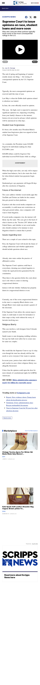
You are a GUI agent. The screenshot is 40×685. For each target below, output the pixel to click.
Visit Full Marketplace (31, 430)
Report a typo (7, 418)
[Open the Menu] (3, 2)
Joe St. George (10, 68)
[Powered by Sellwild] (35, 544)
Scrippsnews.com (23, 392)
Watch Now (34, 3)
